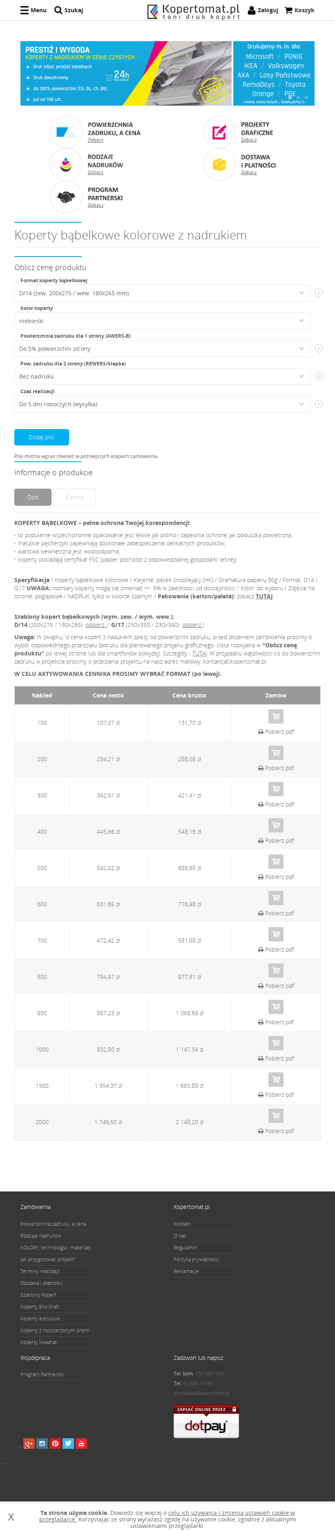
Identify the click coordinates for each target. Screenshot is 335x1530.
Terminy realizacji (40, 1271)
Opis (33, 497)
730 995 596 (209, 1373)
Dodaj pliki (42, 437)
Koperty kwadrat (38, 1342)
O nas (180, 1235)
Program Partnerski (42, 1374)
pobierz (95, 625)
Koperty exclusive (40, 1318)
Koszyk (305, 10)
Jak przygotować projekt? (47, 1259)
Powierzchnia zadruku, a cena (53, 1223)
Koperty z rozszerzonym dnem (54, 1330)
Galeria (74, 497)
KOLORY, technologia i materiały (55, 1247)
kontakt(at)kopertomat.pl (202, 1393)
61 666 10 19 (197, 1383)
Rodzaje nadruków (40, 1235)
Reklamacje (186, 1271)
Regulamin (185, 1247)
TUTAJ (264, 596)
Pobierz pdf (279, 731)
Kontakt (182, 1223)
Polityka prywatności (196, 1259)
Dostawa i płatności (41, 1283)
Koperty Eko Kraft (39, 1306)
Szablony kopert (38, 1294)
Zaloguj (268, 10)
